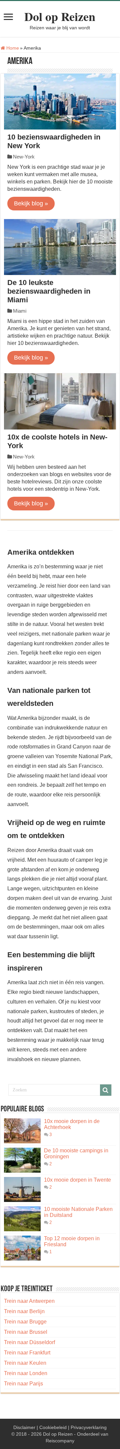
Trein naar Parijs (23, 1383)
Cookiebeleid (53, 1427)
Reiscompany (60, 1440)
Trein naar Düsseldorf (29, 1342)
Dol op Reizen (59, 16)
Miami (19, 311)
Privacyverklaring (89, 1427)
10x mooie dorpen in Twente (77, 1180)
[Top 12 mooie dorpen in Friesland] (22, 1248)
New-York (24, 156)
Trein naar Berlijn (24, 1311)
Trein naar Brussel (25, 1332)
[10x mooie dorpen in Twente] (22, 1189)
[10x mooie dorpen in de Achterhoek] (22, 1130)
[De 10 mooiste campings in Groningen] (22, 1160)
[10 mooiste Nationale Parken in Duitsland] (22, 1218)
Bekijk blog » (31, 203)
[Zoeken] (105, 1090)
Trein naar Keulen (25, 1363)
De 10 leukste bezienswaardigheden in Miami (48, 291)
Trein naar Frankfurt (27, 1352)
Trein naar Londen (25, 1373)
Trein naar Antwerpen (29, 1301)
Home (12, 48)
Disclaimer (24, 1427)
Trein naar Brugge (25, 1321)
